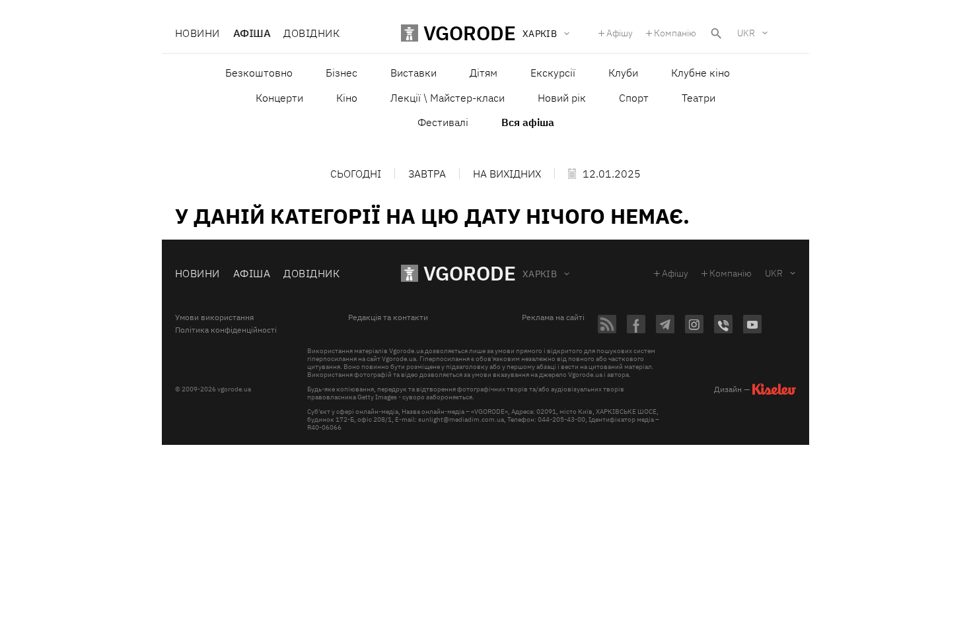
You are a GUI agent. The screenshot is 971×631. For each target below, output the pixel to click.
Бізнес (341, 72)
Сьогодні (355, 173)
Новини (197, 33)
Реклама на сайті (553, 317)
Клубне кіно (700, 72)
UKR (746, 33)
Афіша (251, 33)
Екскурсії (552, 72)
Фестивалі (442, 122)
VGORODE (469, 273)
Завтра (427, 173)
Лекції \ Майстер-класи (447, 97)
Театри (698, 97)
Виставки (413, 72)
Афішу (619, 33)
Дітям (483, 72)
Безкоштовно (259, 72)
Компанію (675, 33)
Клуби (623, 72)
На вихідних (507, 173)
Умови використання (214, 317)
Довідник (311, 33)
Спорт (634, 97)
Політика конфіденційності (226, 330)
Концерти (279, 97)
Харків (539, 274)
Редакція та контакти (388, 317)
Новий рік (562, 97)
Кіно (346, 97)
